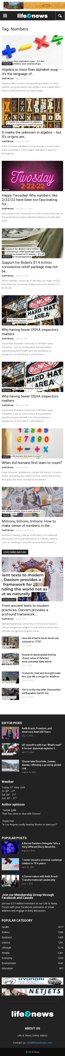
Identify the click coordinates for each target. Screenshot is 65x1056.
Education (7, 126)
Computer (7, 63)
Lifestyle (6, 947)
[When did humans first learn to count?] (32, 443)
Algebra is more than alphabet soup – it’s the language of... (31, 71)
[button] (60, 15)
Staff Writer (8, 78)
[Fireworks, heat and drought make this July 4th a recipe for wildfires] (10, 677)
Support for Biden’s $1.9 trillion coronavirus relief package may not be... (30, 266)
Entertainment (9, 600)
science (6, 189)
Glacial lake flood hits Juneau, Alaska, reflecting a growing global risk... (41, 765)
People (6, 952)
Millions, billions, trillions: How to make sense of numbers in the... (29, 523)
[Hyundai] (32, 983)
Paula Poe (8, 821)
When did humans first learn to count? (32, 463)
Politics (6, 932)
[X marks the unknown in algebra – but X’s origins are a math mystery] (32, 113)
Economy (7, 958)
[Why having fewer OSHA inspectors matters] (32, 310)
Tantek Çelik (9, 810)
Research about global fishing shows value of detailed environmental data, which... (39, 658)
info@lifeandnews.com (39, 1042)
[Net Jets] (32, 994)
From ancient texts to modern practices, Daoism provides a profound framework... (25, 610)
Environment (9, 963)
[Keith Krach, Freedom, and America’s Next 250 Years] (10, 733)
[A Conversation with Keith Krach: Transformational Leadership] (10, 881)
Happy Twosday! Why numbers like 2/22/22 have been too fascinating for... (29, 199)
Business (7, 256)
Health (5, 927)
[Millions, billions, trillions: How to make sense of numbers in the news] (32, 502)
